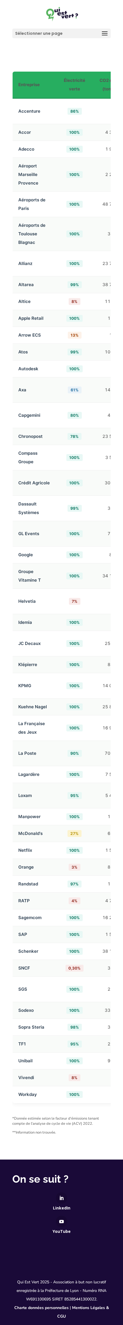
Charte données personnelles (41, 1307)
